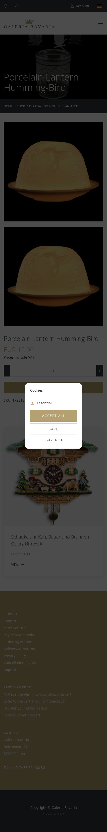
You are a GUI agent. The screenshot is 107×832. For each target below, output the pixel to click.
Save (53, 429)
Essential (44, 403)
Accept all (53, 415)
